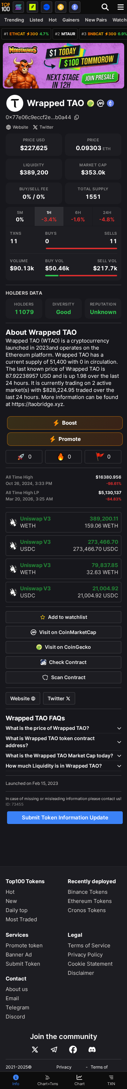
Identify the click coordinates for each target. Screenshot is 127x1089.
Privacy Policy (85, 954)
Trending (14, 20)
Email (12, 998)
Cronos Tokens (87, 910)
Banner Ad (19, 954)
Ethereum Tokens (90, 901)
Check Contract (67, 662)
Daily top (17, 910)
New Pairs (96, 20)
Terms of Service (89, 945)
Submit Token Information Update (65, 817)
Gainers (70, 20)
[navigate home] (5, 7)
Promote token (24, 945)
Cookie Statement (90, 963)
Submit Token (23, 963)
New (11, 901)
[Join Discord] (92, 1049)
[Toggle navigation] (121, 7)
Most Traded (21, 919)
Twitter (46, 127)
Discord (15, 1016)
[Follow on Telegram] (54, 1049)
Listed (36, 20)
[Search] (107, 7)
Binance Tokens (88, 891)
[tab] (20, 216)
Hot (53, 20)
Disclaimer (81, 973)
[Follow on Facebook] (73, 1049)
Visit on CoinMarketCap (67, 632)
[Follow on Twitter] (35, 1049)
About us (17, 989)
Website (20, 127)
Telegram (17, 1007)
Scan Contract (68, 677)
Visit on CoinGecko (68, 647)
